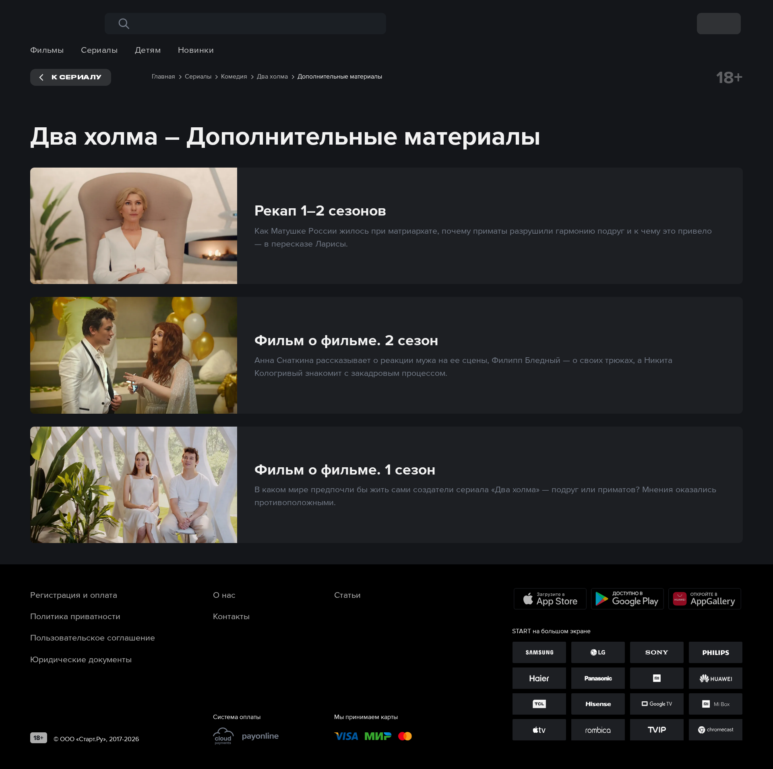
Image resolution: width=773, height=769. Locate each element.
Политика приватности (75, 616)
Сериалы (99, 49)
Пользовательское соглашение (92, 637)
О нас (224, 594)
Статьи (347, 594)
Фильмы (47, 49)
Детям (148, 49)
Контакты (231, 616)
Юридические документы (81, 659)
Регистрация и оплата (73, 594)
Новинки (196, 49)
